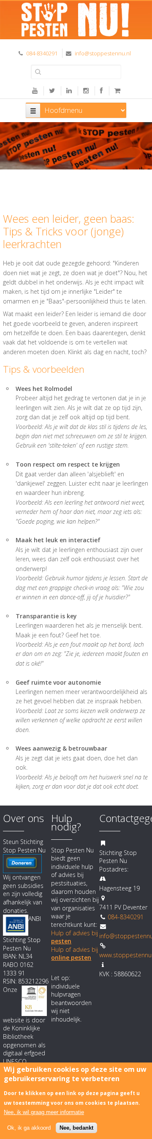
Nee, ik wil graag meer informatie (44, 1112)
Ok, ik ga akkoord (29, 1128)
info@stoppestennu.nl (103, 53)
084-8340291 (41, 53)
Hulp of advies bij (74, 953)
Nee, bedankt (76, 1128)
